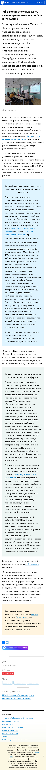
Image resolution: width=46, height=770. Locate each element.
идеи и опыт (7, 683)
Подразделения (7, 724)
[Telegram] (7, 642)
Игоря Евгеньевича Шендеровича (21, 138)
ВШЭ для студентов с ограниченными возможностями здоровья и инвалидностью (17, 741)
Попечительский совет (10, 730)
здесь (37, 752)
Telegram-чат (22, 617)
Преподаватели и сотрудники (12, 727)
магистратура (33, 683)
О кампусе (7, 714)
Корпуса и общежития (10, 733)
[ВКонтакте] (3, 642)
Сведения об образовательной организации (17, 718)
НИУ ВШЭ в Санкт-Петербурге (16, 3)
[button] (4, 91)
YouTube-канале (32, 564)
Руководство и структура (10, 721)
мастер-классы (19, 683)
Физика (30, 136)
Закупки (5, 737)
